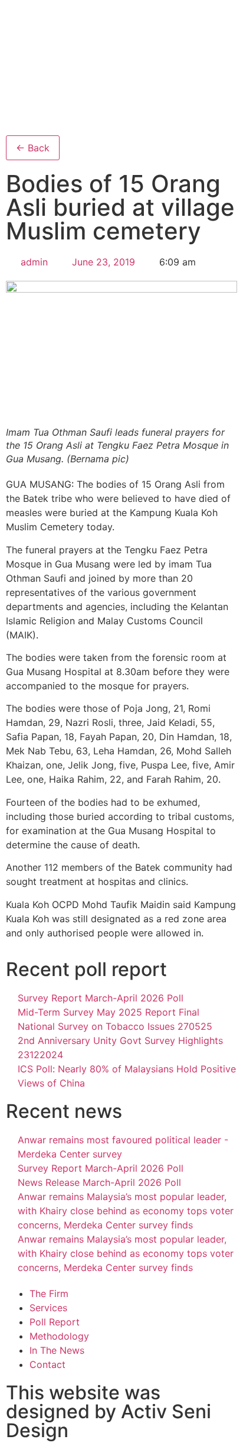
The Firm (48, 1293)
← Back (33, 148)
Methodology (59, 1336)
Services (48, 1308)
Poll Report (54, 1322)
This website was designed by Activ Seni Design (108, 1411)
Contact (47, 1364)
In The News (56, 1350)
